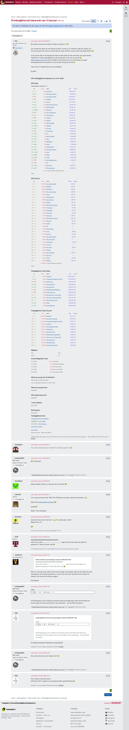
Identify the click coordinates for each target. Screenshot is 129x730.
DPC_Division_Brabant (51, 149)
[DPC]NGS (48, 99)
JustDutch (18, 555)
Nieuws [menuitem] (18, 2)
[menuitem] (112, 2)
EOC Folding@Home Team (52, 326)
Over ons (46, 715)
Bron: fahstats (34, 430)
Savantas (18, 517)
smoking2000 (19, 458)
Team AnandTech (50, 287)
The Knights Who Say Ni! (52, 300)
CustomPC (48, 324)
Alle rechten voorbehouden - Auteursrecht (16, 716)
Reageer (34, 31)
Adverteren (40, 712)
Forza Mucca (35, 580)
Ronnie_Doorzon (50, 228)
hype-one (48, 234)
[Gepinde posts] (110, 21)
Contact (39, 715)
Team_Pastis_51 (50, 115)
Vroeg (47, 231)
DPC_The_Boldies (50, 123)
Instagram (111, 718)
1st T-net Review (41, 510)
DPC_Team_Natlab (50, 168)
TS (98, 21)
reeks (37, 26)
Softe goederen (21, 17)
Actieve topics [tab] (126, 15)
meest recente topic (55, 26)
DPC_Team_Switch (50, 239)
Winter (33, 510)
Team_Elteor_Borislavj (51, 96)
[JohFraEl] (15, 504)
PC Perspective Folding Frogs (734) (54, 279)
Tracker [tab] (126, 9)
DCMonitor (44, 423)
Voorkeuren (48, 726)
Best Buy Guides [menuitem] (35, 2)
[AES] (15, 618)
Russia (47, 302)
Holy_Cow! (48, 128)
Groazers (48, 250)
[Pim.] (15, 53)
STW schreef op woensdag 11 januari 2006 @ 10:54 (53, 560)
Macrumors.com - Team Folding (53, 295)
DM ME (33, 438)
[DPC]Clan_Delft (50, 107)
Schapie (48, 223)
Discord (110, 724)
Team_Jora (48, 255)
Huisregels (40, 718)
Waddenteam (49, 141)
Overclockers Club (50, 284)
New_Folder (49, 165)
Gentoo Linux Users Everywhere (53, 297)
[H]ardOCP (48, 276)
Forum (13, 17)
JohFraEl (18, 494)
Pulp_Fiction (49, 247)
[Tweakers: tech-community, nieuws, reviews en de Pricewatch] (7, 2)
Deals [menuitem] (76, 2)
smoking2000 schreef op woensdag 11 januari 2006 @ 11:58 (56, 618)
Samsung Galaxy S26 (78, 721)
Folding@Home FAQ (35, 418)
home (40, 421)
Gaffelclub (48, 125)
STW (16, 537)
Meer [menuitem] (82, 2)
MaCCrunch (49, 109)
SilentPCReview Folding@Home (53, 289)
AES (16, 613)
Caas (47, 139)
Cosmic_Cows (49, 242)
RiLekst (48, 154)
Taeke (47, 152)
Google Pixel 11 (76, 718)
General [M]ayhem (50, 305)
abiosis (47, 144)
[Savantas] (15, 522)
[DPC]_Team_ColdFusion (51, 205)
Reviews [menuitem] (25, 2)
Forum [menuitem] (70, 2)
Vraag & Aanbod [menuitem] (60, 2)
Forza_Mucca (49, 131)
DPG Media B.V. (25, 714)
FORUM (61, 646)
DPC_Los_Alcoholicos (51, 112)
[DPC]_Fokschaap (50, 136)
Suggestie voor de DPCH (36, 426)
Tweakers (5, 714)
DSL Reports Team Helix (51, 318)
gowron (48, 102)
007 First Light (76, 724)
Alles (93, 21)
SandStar (48, 117)
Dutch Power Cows (34, 17)
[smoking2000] (15, 470)
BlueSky (110, 712)
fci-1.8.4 (71, 475)
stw (47, 162)
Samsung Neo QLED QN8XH (81, 715)
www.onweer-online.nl (38, 60)
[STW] (15, 544)
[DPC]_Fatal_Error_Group (52, 104)
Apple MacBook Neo (78, 712)
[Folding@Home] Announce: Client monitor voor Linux (48, 475)
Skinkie (47, 258)
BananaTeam (49, 210)
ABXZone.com (49, 281)
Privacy (38, 724)
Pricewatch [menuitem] (48, 2)
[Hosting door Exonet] (112, 703)
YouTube (111, 715)
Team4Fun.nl (49, 91)
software (44, 421)
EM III (40, 423)
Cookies (39, 726)
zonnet (48, 157)
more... (32, 173)
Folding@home (17, 36)
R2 (47, 133)
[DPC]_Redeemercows (51, 160)
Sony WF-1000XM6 (77, 726)
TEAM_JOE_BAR (50, 146)
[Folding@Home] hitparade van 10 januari (54, 17)
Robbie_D (48, 120)
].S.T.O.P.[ (48, 244)
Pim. (16, 41)
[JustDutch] (15, 562)
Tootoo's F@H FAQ (44, 418)
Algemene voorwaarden (44, 721)
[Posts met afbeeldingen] (101, 21)
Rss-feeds (111, 721)
